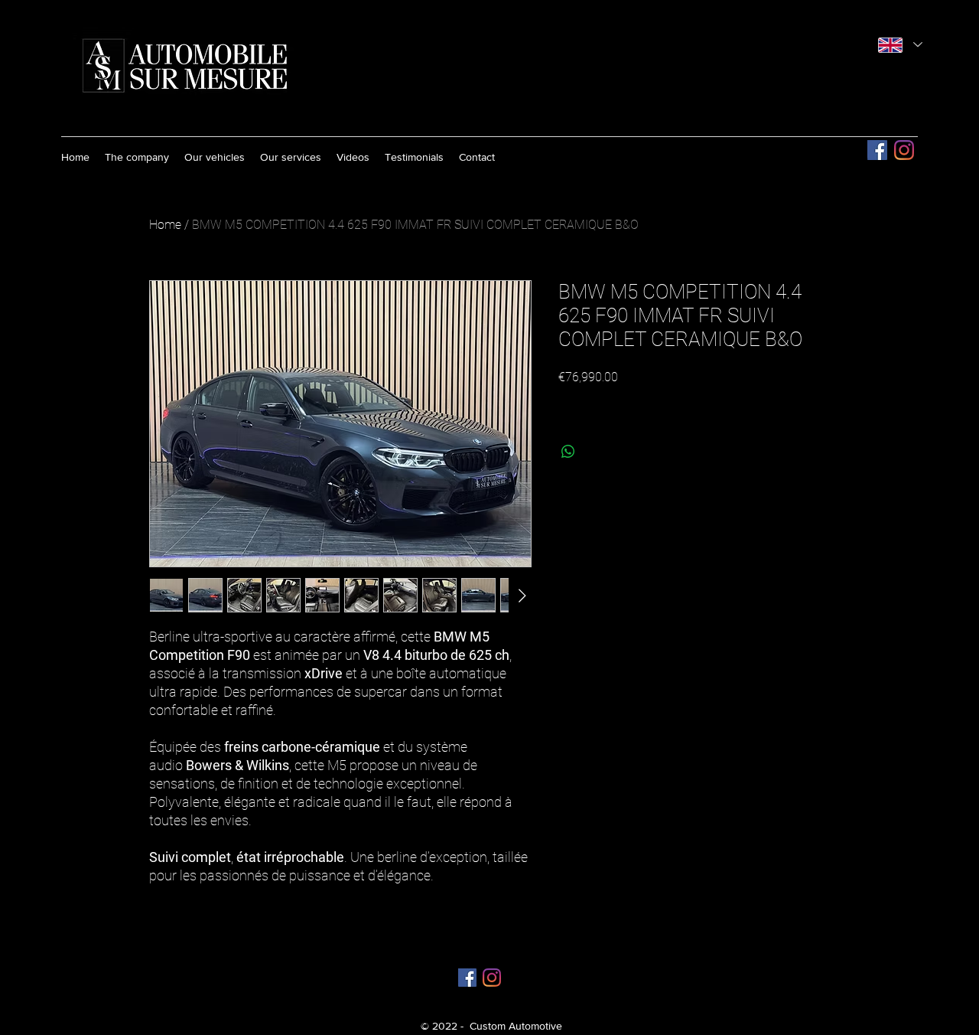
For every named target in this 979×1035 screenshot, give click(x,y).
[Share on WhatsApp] (568, 451)
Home (165, 224)
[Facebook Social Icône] (877, 150)
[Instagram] (904, 150)
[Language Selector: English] (900, 45)
